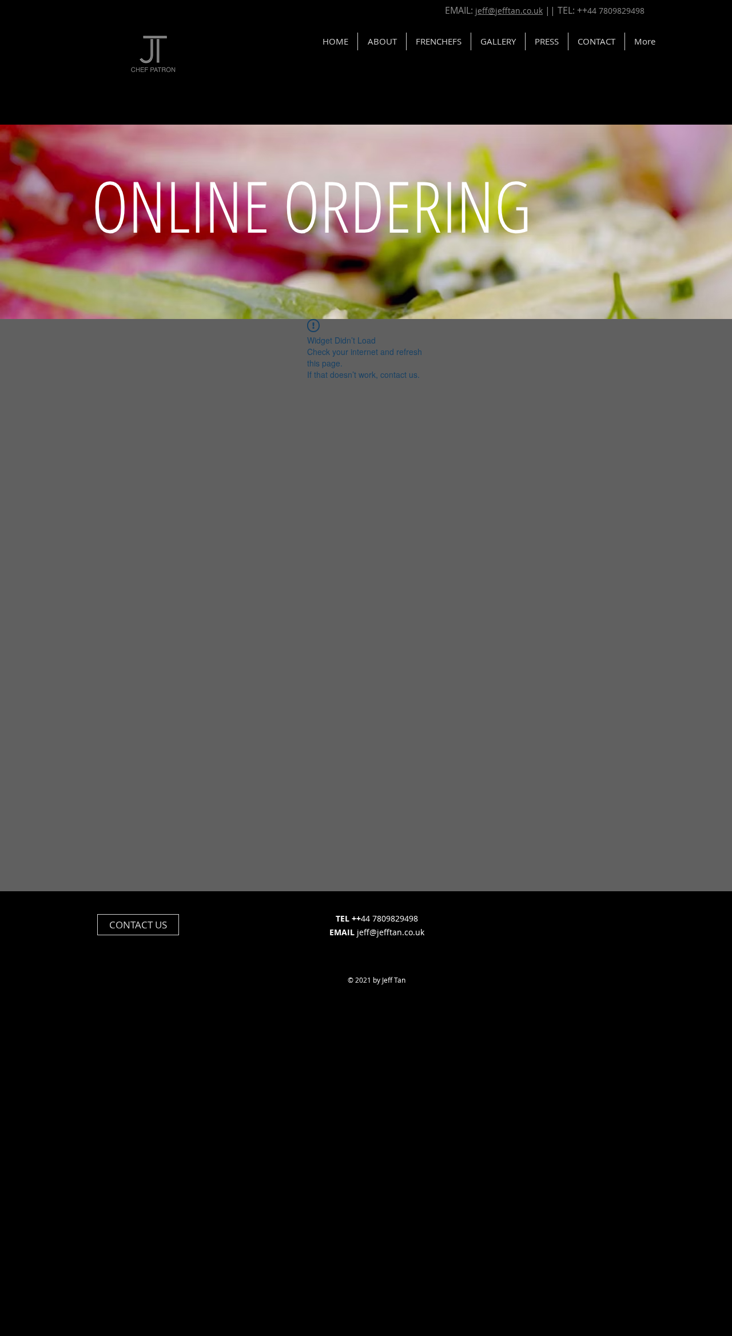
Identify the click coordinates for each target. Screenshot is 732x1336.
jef (481, 10)
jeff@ (367, 932)
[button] (596, 41)
